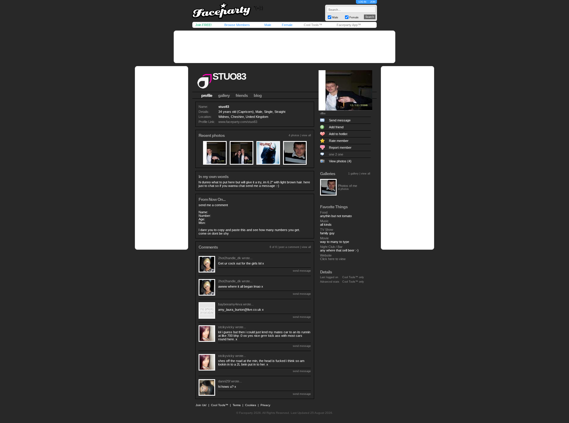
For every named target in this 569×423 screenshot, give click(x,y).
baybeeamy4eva (230, 304)
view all (306, 135)
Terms (237, 405)
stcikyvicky (226, 327)
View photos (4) (340, 161)
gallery (224, 95)
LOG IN (362, 2)
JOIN (372, 2)
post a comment (289, 247)
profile (206, 95)
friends (242, 95)
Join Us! (201, 405)
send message (302, 270)
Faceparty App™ (349, 25)
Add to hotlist (338, 134)
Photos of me (347, 186)
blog (258, 95)
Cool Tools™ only (353, 277)
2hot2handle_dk (229, 258)
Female (287, 25)
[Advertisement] (284, 46)
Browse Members (237, 25)
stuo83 (229, 76)
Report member (340, 147)
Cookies (250, 405)
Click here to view (333, 259)
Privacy (265, 405)
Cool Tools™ (313, 25)
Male (267, 25)
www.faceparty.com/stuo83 (237, 122)
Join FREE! (203, 25)
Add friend (336, 127)
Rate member (339, 140)
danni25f (224, 381)
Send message (340, 120)
